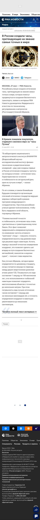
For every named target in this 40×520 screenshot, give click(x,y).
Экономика (24, 440)
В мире (32, 440)
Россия (5, 324)
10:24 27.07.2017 (7, 29)
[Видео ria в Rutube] (36, 428)
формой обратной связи (21, 493)
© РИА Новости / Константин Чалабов (13, 68)
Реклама (17, 444)
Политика (5, 440)
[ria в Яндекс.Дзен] (13, 428)
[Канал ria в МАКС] (5, 428)
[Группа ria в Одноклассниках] (28, 428)
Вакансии (5, 452)
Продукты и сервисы (30, 444)
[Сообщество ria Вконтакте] (21, 428)
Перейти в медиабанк (31, 68)
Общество (14, 440)
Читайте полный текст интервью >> (19, 311)
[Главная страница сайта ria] (12, 19)
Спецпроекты (7, 444)
